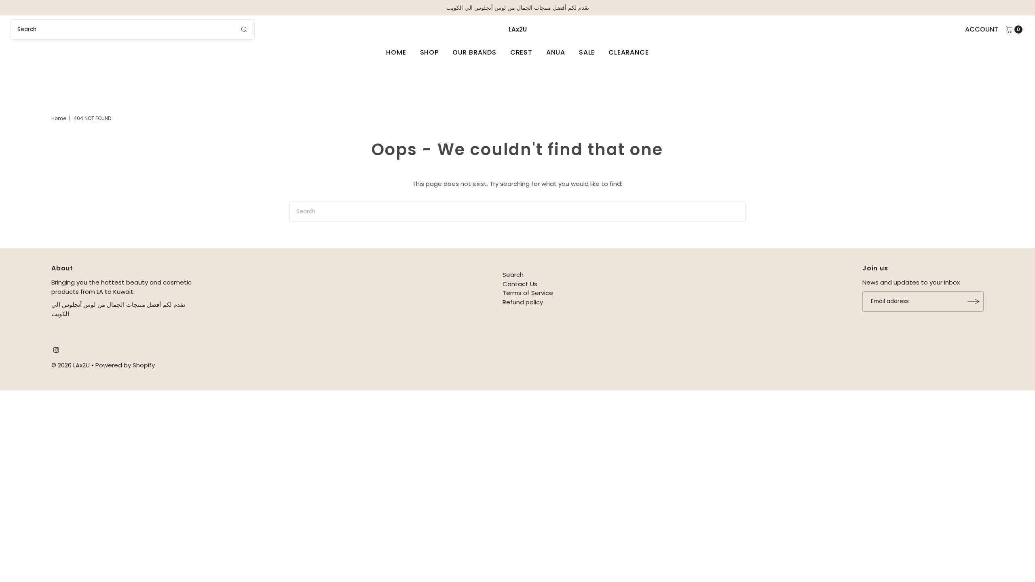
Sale (587, 52)
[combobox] (133, 29)
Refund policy (523, 302)
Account (981, 29)
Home (396, 52)
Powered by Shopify (125, 365)
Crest (521, 52)
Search (513, 274)
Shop (429, 52)
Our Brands (474, 52)
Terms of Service (528, 293)
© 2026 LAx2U (70, 365)
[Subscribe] (973, 301)
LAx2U (518, 29)
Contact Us (520, 284)
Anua (555, 52)
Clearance (628, 52)
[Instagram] (56, 351)
